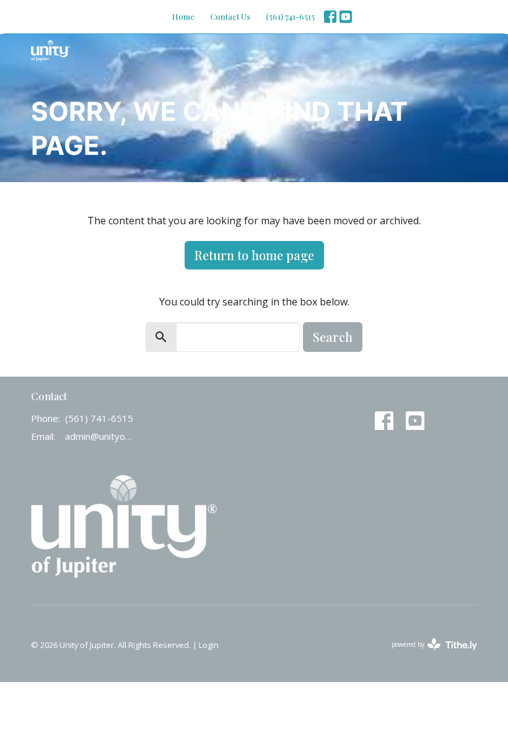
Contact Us (230, 16)
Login (209, 644)
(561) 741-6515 (290, 16)
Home (183, 16)
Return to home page (254, 255)
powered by (428, 655)
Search (333, 336)
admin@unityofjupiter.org (99, 436)
